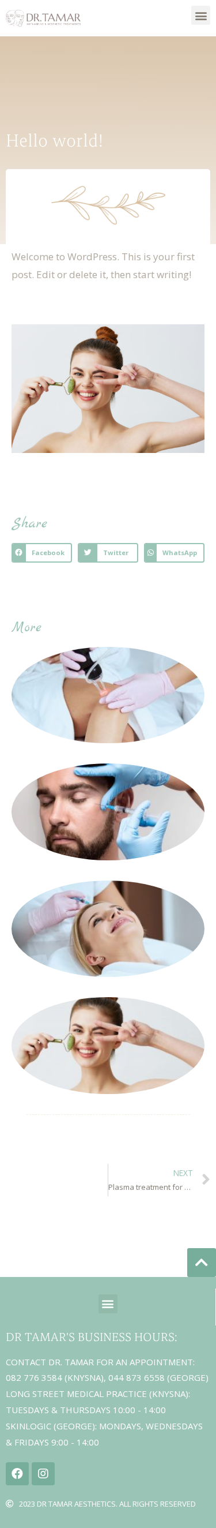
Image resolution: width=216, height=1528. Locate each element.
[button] (200, 15)
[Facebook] (17, 1473)
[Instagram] (43, 1473)
